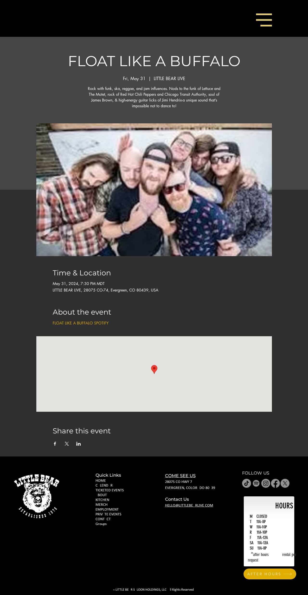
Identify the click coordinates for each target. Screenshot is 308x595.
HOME (101, 481)
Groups (101, 524)
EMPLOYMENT (107, 510)
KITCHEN (102, 500)
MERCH (102, 505)
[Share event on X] (66, 444)
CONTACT (103, 519)
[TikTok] (246, 483)
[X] (285, 483)
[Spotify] (256, 483)
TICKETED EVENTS (110, 490)
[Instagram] (265, 483)
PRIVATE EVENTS (108, 514)
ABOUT (101, 495)
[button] (264, 19)
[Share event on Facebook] (55, 444)
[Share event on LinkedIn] (78, 444)
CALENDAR (104, 485)
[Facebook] (275, 483)
